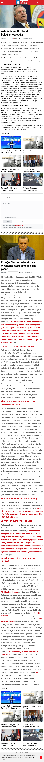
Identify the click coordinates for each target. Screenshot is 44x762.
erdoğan (4, 688)
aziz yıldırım (6, 133)
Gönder (7, 221)
